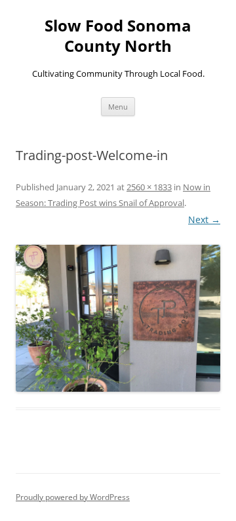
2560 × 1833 (149, 187)
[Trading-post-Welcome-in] (118, 318)
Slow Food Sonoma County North (118, 36)
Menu (118, 107)
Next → (204, 219)
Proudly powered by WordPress (73, 497)
